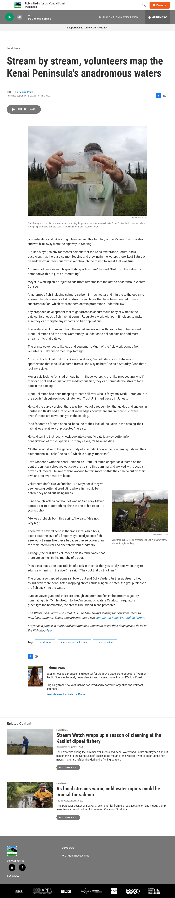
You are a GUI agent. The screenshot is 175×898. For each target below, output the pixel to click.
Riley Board (61, 747)
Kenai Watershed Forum (74, 642)
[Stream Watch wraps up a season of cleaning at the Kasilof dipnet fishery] (30, 742)
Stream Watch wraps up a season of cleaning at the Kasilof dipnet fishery (108, 738)
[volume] (20, 17)
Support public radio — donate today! (87, 27)
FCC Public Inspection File (75, 855)
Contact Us (68, 848)
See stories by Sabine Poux (65, 694)
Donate (161, 5)
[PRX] (132, 891)
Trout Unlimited (105, 642)
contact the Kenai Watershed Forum (119, 617)
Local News (13, 48)
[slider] (25, 17)
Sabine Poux (26, 92)
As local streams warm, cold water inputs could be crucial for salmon (108, 792)
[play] (9, 17)
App (48, 630)
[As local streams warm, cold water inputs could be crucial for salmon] (30, 795)
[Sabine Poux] (35, 676)
